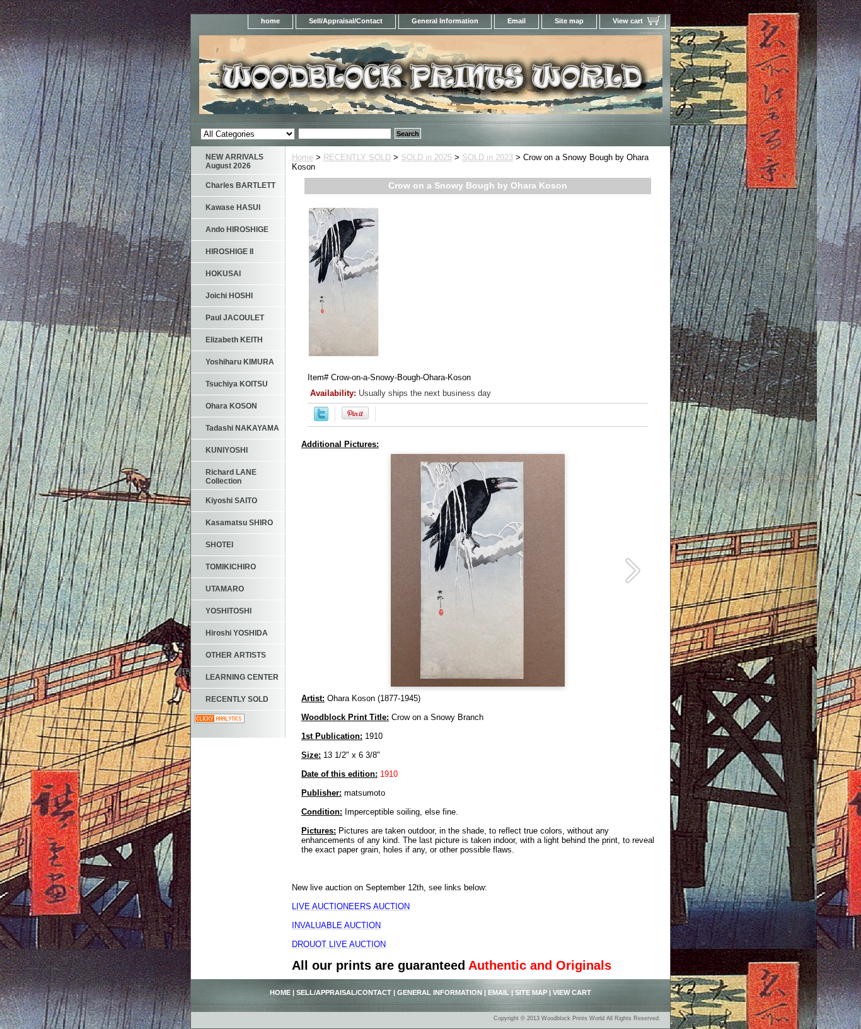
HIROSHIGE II (229, 251)
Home (302, 157)
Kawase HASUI (232, 207)
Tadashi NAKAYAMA (242, 428)
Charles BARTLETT (240, 185)
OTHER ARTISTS (235, 655)
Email (516, 21)
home (270, 21)
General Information (445, 21)
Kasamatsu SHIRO (239, 522)
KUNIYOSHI (226, 450)
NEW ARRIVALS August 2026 (234, 161)
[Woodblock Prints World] (348, 78)
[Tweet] (321, 418)
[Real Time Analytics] (219, 720)
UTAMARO (224, 588)
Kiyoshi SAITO (231, 500)
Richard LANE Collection (231, 476)
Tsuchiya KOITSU (236, 384)
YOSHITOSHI (228, 611)
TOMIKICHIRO (230, 566)
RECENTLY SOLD (357, 157)
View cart (628, 21)
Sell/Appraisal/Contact (346, 21)
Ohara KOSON (231, 406)
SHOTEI (219, 544)
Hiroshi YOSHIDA (236, 633)
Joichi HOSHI (229, 295)
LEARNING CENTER (242, 677)
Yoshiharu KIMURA (239, 362)
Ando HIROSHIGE (237, 229)
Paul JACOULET (234, 317)
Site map (569, 21)
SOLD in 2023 (487, 157)
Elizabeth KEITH (234, 339)
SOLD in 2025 (426, 157)
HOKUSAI (223, 273)
